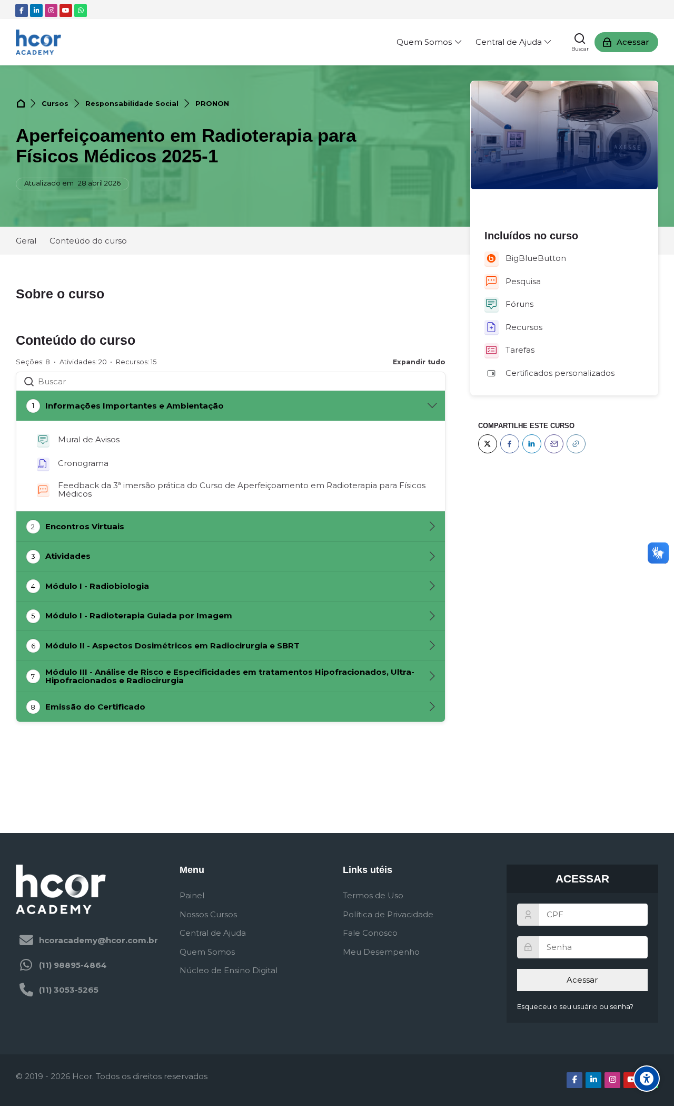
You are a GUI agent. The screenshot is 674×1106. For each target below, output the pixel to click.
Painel (192, 895)
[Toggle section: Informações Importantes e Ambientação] (432, 406)
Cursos (55, 104)
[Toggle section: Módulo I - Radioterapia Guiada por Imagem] (432, 616)
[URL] (576, 443)
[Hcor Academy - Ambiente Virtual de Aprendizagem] (38, 42)
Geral (26, 241)
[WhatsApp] (80, 10)
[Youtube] (66, 10)
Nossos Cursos (208, 914)
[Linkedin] (36, 10)
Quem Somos (207, 952)
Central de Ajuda (213, 933)
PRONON (212, 104)
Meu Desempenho (381, 952)
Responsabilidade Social (132, 104)
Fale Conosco (370, 933)
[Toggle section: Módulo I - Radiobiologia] (432, 586)
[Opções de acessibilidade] (646, 1078)
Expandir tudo (419, 362)
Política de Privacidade (388, 914)
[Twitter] (487, 443)
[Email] (553, 443)
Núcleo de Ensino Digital (228, 970)
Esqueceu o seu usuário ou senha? (575, 1007)
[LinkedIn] (531, 443)
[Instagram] (51, 10)
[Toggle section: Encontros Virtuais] (432, 526)
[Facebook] (21, 10)
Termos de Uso (373, 895)
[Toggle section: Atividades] (432, 556)
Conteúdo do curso (88, 241)
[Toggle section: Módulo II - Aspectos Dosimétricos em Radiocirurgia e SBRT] (432, 646)
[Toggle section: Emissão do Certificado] (432, 707)
